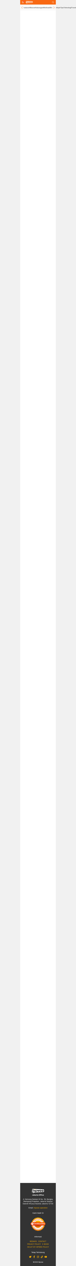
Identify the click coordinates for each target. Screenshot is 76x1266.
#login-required (28, 992)
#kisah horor (27, 989)
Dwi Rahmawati (28, 1056)
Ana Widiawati (27, 925)
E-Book (45, 1244)
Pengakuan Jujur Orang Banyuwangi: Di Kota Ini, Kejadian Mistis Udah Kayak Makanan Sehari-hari (37, 1171)
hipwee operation (41, 1208)
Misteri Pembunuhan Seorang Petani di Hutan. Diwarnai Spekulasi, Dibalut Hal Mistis (37, 1140)
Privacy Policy (34, 1244)
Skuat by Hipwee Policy (38, 1247)
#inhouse (25, 986)
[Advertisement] (38, 76)
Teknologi (67, 8)
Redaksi (33, 1241)
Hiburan (32, 8)
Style (58, 8)
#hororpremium (28, 983)
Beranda (29, 14)
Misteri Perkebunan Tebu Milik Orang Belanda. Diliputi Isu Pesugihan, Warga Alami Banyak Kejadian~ (37, 1110)
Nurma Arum (48, 1011)
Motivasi (46, 8)
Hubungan (39, 8)
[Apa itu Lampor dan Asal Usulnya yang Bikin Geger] (39, 1040)
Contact (42, 1241)
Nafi (47, 57)
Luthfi (24, 878)
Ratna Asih (26, 820)
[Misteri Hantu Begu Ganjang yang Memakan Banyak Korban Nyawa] (39, 1068)
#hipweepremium (28, 981)
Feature (26, 8)
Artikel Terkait (32, 1028)
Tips (62, 8)
